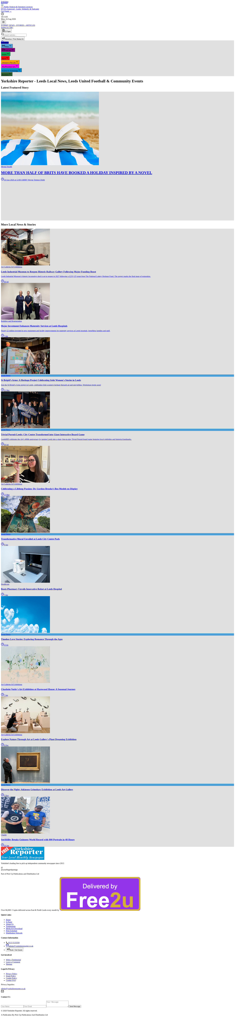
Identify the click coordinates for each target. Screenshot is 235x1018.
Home (8, 920)
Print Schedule (11, 931)
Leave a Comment (13, 962)
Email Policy (11, 976)
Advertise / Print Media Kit (14, 39)
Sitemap (9, 964)
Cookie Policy (11, 978)
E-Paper (8, 31)
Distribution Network (14, 933)
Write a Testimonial (13, 960)
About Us (9, 924)
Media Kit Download (14, 929)
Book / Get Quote (16, 950)
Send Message (75, 1006)
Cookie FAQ (11, 980)
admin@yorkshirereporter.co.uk (13, 989)
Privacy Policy (11, 974)
